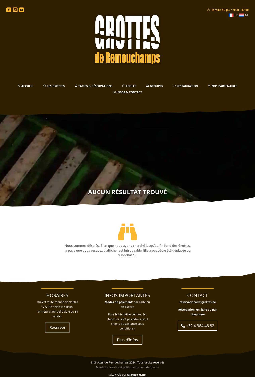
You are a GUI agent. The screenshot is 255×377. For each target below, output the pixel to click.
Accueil (27, 86)
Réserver (57, 327)
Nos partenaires (224, 86)
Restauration (187, 86)
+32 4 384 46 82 (200, 325)
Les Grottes (55, 86)
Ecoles (130, 86)
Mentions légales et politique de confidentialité (127, 367)
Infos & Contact (129, 92)
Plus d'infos (127, 339)
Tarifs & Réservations (94, 86)
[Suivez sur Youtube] (21, 10)
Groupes (156, 86)
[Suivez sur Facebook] (8, 10)
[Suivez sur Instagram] (15, 10)
